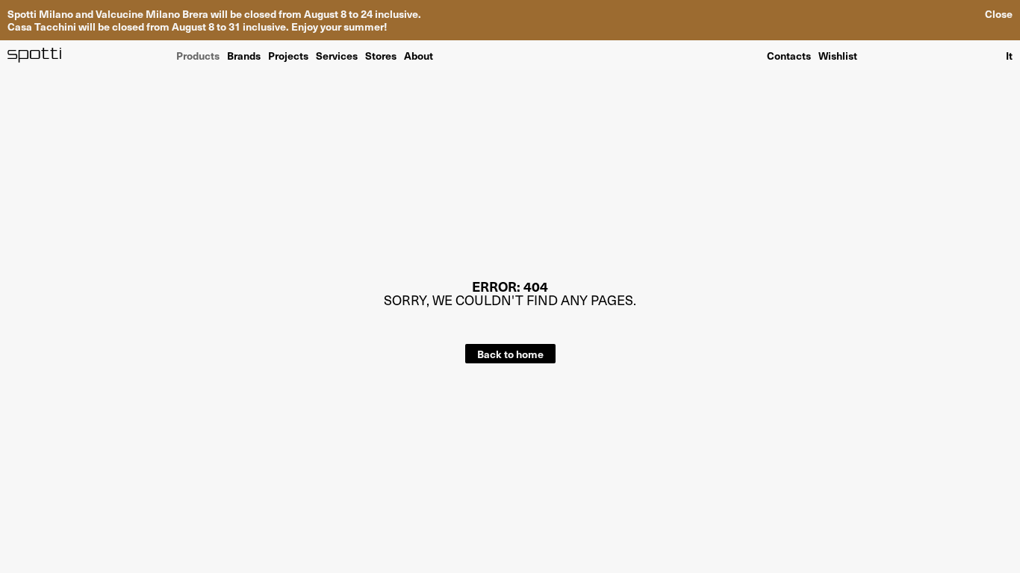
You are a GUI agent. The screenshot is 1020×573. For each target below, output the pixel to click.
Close (999, 13)
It (1009, 55)
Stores (381, 54)
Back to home (510, 353)
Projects (288, 54)
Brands (244, 54)
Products (198, 54)
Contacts (789, 55)
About (418, 54)
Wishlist (837, 55)
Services (337, 54)
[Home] (34, 55)
